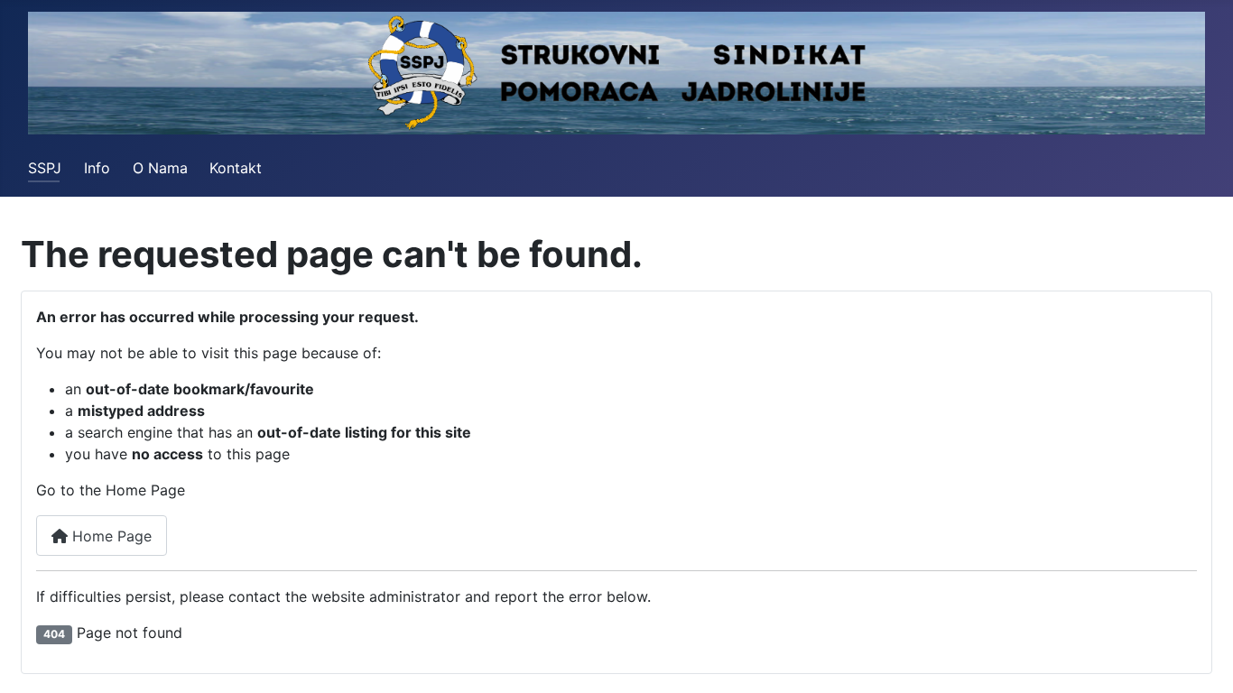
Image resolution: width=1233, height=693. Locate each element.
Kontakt (235, 168)
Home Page (110, 536)
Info (97, 168)
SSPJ (44, 168)
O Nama (160, 168)
